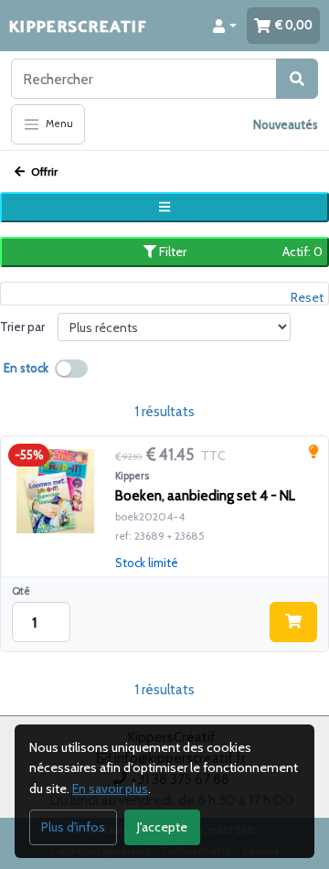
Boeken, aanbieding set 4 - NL (205, 496)
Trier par (22, 326)
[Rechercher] (297, 79)
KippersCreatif (77, 25)
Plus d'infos (73, 827)
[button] (225, 25)
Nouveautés (285, 124)
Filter (240, 251)
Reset (307, 297)
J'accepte (162, 827)
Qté (21, 591)
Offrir (43, 171)
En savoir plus (110, 788)
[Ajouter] (293, 622)
